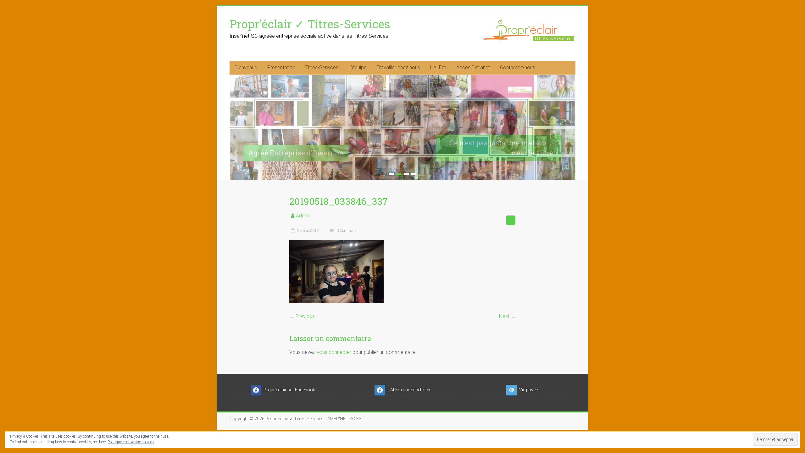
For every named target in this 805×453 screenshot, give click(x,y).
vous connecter (334, 352)
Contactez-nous (517, 67)
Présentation (281, 67)
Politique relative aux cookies (131, 442)
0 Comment (346, 230)
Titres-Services (321, 67)
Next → (507, 316)
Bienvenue (246, 67)
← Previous (302, 316)
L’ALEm (438, 67)
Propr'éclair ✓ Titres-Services (310, 23)
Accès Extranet (473, 67)
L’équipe (357, 67)
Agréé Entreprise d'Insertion (296, 152)
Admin (303, 216)
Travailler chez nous (398, 67)
